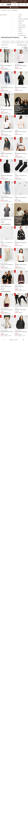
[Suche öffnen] (15, 4)
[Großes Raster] (27, 37)
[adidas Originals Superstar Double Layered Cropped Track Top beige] (7, 300)
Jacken (19, 14)
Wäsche (20, 29)
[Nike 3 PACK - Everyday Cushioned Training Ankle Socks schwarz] (21, 166)
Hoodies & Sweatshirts (23, 19)
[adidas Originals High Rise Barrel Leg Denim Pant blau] (7, 188)
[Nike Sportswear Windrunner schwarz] (7, 166)
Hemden (20, 23)
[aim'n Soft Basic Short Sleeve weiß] (21, 255)
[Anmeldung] (18, 4)
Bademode (20, 33)
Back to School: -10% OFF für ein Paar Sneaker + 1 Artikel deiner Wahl (14, 1)
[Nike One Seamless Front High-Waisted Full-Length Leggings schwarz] (7, 100)
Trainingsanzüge (21, 35)
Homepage (3, 10)
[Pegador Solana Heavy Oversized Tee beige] (21, 122)
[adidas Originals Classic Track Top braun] (21, 277)
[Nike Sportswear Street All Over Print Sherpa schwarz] (21, 233)
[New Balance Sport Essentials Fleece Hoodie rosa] (21, 56)
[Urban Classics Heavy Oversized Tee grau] (7, 210)
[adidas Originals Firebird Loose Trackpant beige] (7, 255)
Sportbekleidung (21, 27)
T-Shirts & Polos (5, 42)
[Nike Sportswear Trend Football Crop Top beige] (21, 144)
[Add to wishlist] (12, 50)
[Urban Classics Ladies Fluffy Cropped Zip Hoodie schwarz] (21, 322)
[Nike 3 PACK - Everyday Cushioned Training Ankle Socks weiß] (21, 188)
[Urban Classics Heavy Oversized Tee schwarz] (7, 277)
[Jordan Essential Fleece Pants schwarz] (21, 300)
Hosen (19, 16)
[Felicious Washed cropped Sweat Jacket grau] (7, 144)
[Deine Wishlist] (22, 4)
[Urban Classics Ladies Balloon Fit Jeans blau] (7, 78)
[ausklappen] (17, 14)
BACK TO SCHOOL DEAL (5, 224)
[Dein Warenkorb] (25, 4)
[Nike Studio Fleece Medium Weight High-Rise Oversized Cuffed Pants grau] (7, 56)
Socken (20, 31)
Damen (9, 10)
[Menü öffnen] (2, 4)
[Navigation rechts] (23, 340)
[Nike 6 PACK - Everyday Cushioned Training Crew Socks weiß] (7, 233)
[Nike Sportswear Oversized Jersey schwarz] (21, 78)
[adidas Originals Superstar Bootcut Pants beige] (7, 322)
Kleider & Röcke (21, 25)
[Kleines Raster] (25, 37)
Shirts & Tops (21, 21)
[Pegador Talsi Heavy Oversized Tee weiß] (7, 122)
